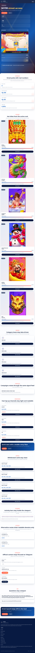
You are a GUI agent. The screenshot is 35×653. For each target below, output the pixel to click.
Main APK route (5, 572)
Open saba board (17, 376)
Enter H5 (9, 448)
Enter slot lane (17, 343)
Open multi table (17, 354)
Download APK (4, 12)
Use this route (17, 414)
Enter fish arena (17, 365)
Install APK (4, 448)
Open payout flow (17, 469)
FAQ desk (2, 635)
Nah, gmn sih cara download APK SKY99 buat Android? (11, 601)
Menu (33, 1)
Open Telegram (5, 581)
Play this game (17, 151)
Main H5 (10, 12)
